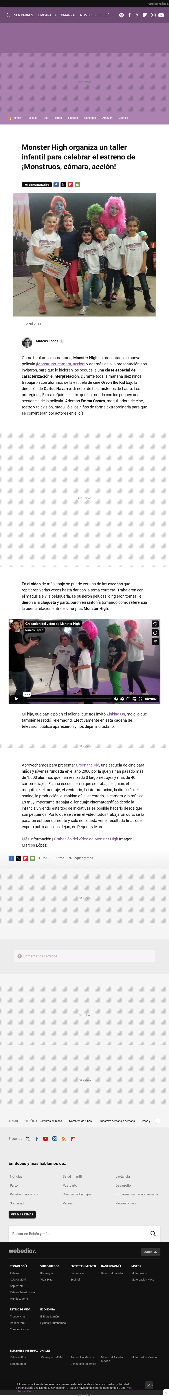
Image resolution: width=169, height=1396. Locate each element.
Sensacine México (82, 1357)
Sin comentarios (39, 184)
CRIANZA (68, 15)
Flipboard (145, 15)
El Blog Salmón (49, 1316)
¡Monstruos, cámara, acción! (60, 364)
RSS (63, 1138)
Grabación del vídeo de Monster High (86, 839)
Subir (147, 1251)
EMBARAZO (47, 15)
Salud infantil (72, 1176)
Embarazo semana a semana (117, 1121)
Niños (17, 117)
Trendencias (18, 1316)
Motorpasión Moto (142, 1279)
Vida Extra (46, 1279)
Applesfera (17, 1286)
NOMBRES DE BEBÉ (94, 15)
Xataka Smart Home (22, 1292)
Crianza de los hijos (77, 1194)
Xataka (14, 1273)
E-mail (77, 184)
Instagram (153, 15)
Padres (68, 1203)
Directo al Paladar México (112, 1359)
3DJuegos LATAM (51, 1357)
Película (32, 117)
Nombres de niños (51, 1121)
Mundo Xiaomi (19, 1298)
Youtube (161, 15)
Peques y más (82, 858)
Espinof (75, 1279)
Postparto (70, 1185)
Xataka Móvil (18, 1279)
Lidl (46, 117)
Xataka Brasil (18, 1363)
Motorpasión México (144, 1357)
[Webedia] (158, 3)
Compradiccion (19, 1329)
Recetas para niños (24, 1194)
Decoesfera (17, 1323)
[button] (49, 341)
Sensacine (77, 1273)
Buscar (153, 1234)
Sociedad (17, 1203)
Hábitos (73, 117)
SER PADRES (23, 15)
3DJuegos (46, 1273)
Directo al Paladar (112, 1273)
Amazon (107, 117)
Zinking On (116, 714)
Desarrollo (123, 1185)
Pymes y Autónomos (53, 1323)
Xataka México (19, 1357)
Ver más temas (22, 1214)
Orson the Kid (87, 765)
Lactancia (123, 1176)
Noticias (16, 1176)
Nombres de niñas (80, 1121)
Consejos (90, 117)
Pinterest (121, 15)
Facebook (129, 15)
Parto (14, 1185)
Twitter (137, 15)
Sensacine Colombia (83, 1363)
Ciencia (123, 117)
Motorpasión (139, 1273)
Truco (58, 117)
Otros (60, 858)
